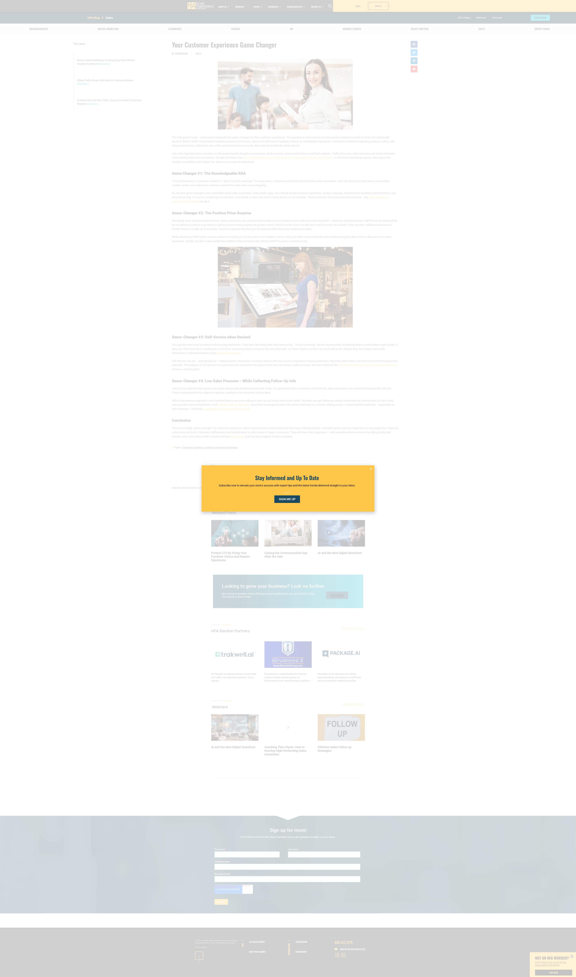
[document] (288, 488)
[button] (370, 469)
